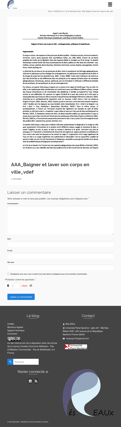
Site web (10, 262)
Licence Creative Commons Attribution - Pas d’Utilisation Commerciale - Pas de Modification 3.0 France (31, 349)
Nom (9, 239)
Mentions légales (15, 327)
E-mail (9, 250)
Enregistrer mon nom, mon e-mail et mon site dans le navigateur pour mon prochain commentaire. (49, 274)
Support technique (15, 330)
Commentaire (13, 203)
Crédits (10, 323)
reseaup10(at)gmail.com (77, 338)
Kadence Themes (42, 422)
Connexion (12, 333)
